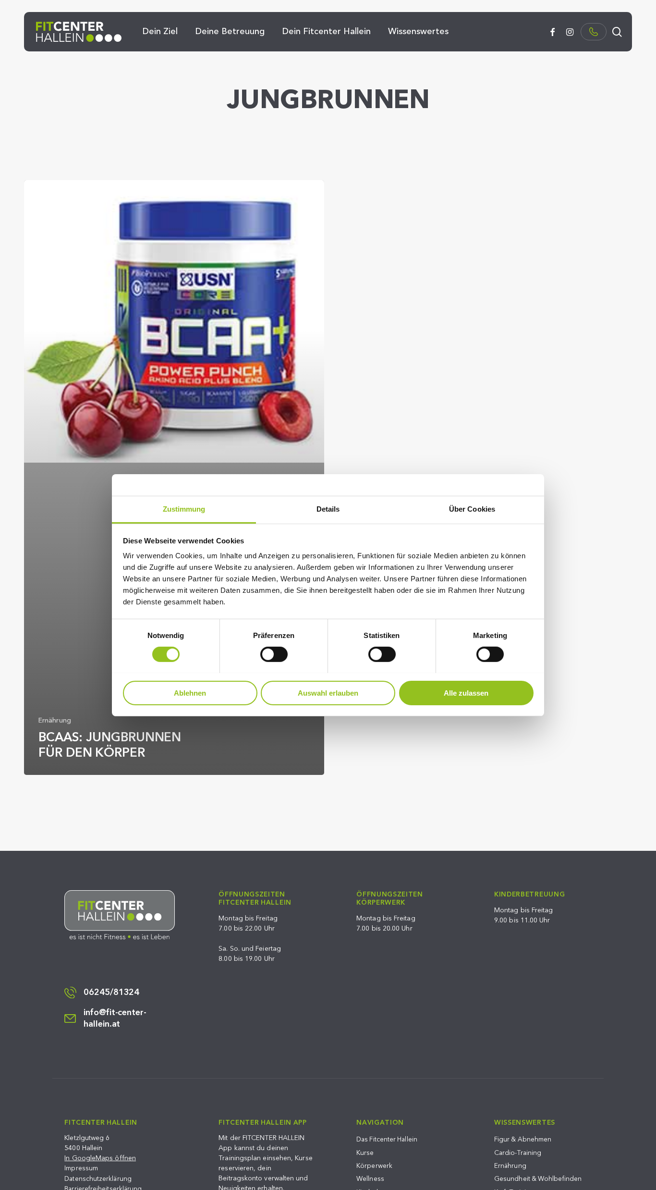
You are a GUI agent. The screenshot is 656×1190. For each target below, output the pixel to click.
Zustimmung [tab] (184, 508)
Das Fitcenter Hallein (386, 1139)
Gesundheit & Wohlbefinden (538, 1178)
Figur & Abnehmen (522, 1139)
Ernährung (54, 720)
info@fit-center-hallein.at (115, 1018)
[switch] (274, 654)
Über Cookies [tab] (472, 508)
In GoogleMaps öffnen (100, 1158)
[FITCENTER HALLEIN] (119, 914)
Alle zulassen (466, 692)
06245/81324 (111, 992)
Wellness (370, 1178)
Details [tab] (328, 508)
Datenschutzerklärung (98, 1178)
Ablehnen (190, 692)
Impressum (81, 1168)
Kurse (365, 1152)
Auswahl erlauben (328, 692)
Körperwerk (374, 1165)
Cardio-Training (517, 1152)
